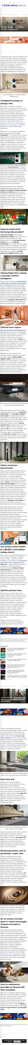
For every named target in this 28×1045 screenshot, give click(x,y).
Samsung (7, 638)
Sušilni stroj (16, 641)
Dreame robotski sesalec (6, 1024)
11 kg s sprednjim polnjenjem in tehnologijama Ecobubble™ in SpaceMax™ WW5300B (13, 122)
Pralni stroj (3, 638)
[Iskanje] (19, 2)
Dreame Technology (15, 1024)
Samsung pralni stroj (16, 640)
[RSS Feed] (16, 2)
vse (8, 686)
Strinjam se (17, 1041)
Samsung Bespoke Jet (14, 638)
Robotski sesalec (8, 1025)
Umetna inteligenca (23, 641)
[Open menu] (2, 10)
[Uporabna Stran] (14, 5)
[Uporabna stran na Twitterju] (10, 2)
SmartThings (4, 478)
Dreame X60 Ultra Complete (9, 954)
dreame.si (14, 998)
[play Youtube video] (14, 217)
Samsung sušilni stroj (9, 641)
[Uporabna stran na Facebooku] (13, 2)
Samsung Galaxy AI (7, 640)
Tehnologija (4, 14)
